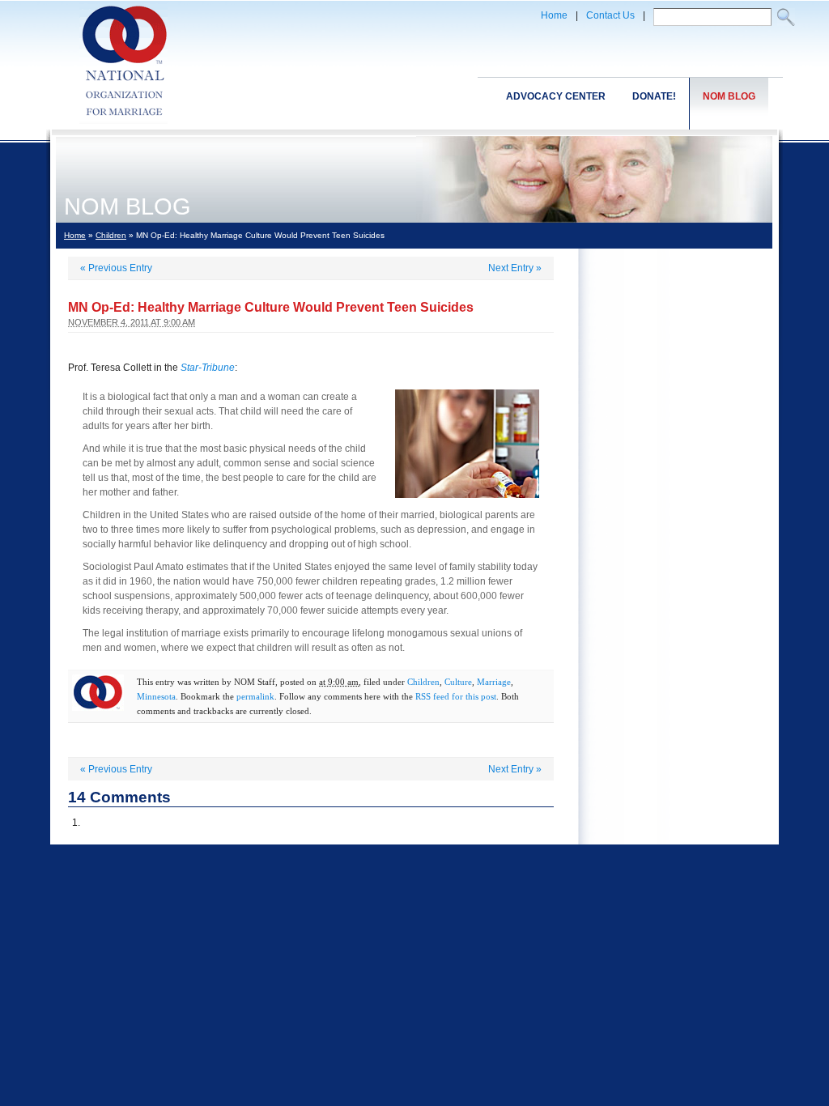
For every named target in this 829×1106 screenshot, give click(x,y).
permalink (255, 696)
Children (111, 235)
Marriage (494, 682)
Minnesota (156, 696)
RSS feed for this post (455, 696)
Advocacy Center (556, 96)
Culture (458, 682)
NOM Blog (729, 96)
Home (554, 15)
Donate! (654, 96)
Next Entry (515, 268)
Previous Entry (116, 268)
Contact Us (610, 15)
